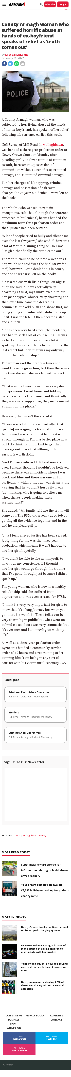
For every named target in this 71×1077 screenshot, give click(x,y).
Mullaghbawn (52, 145)
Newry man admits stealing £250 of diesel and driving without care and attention (42, 985)
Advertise (56, 1015)
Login (63, 4)
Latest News (14, 1015)
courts (17, 835)
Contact (56, 1020)
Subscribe (50, 4)
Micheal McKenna (16, 54)
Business (14, 1020)
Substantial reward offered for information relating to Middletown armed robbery (44, 870)
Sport (14, 1024)
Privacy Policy (35, 1015)
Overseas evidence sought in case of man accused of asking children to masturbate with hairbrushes (43, 949)
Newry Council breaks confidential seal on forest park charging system (44, 929)
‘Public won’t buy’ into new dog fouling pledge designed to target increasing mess (44, 967)
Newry (42, 835)
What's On (14, 1028)
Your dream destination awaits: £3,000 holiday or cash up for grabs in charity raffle (45, 890)
